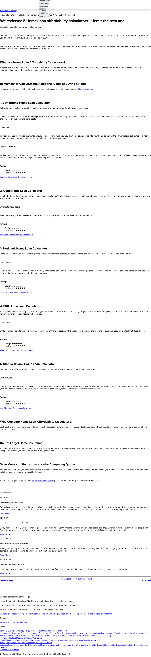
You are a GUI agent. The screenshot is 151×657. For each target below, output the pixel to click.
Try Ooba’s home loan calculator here (16, 235)
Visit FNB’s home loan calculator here (16, 350)
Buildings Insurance (105, 633)
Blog (7, 622)
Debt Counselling (27, 642)
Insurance (4, 633)
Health (3, 638)
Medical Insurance (24, 638)
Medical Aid (11, 638)
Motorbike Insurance (138, 633)
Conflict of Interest (58, 631)
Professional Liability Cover (89, 645)
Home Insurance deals (42, 480)
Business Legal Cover (67, 645)
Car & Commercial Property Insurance (41, 645)
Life (1, 640)
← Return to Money (8, 10)
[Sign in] (38, 20)
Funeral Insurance (23, 640)
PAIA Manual (35, 631)
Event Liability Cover (130, 645)
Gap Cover (37, 638)
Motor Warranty (78, 635)
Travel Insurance (121, 633)
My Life (42, 10)
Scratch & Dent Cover (45, 635)
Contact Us (14, 622)
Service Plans (91, 635)
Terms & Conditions (8, 631)
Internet (3, 649)
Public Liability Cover (111, 645)
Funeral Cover (56, 633)
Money (3, 642)
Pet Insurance (68, 633)
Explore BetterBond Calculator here (16, 177)
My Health (43, 7)
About (2, 622)
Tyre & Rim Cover (63, 635)
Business (4, 645)
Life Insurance (44, 633)
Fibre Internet (13, 649)
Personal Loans (13, 642)
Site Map (23, 622)
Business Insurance (29, 633)
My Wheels (44, 3)
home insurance (86, 89)
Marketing (45, 631)
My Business (44, 17)
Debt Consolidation (43, 642)
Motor (2, 635)
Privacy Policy (23, 631)
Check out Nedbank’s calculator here (16, 292)
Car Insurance (14, 633)
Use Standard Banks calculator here (16, 408)
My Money (43, 13)
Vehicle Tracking (104, 635)
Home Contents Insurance (85, 633)
